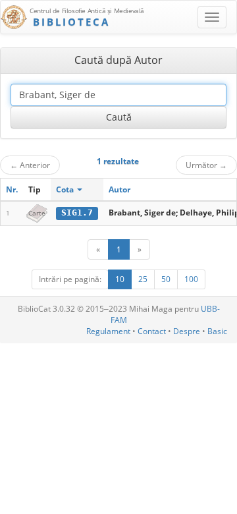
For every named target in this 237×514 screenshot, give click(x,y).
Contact (152, 331)
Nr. (12, 189)
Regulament (108, 331)
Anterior (30, 164)
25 (142, 279)
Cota (66, 189)
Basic (217, 331)
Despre (186, 331)
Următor (206, 164)
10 (119, 279)
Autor (119, 189)
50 (166, 279)
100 (191, 279)
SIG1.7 (77, 212)
